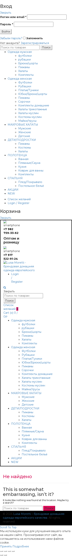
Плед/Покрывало (30, 182)
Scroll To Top (8, 527)
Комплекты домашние (33, 105)
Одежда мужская (20, 52)
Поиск (46, 47)
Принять (6, 546)
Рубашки (24, 86)
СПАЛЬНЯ (15, 178)
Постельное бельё (31, 186)
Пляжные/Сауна (29, 163)
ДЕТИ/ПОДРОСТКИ (22, 140)
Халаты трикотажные (32, 109)
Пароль (6, 24)
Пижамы (24, 67)
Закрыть (5, 12)
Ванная (23, 159)
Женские (24, 132)
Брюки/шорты (28, 63)
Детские (24, 136)
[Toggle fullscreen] (9, 551)
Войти (6, 31)
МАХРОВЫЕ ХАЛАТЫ (23, 124)
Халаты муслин (28, 113)
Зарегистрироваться (35, 43)
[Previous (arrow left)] (1, 555)
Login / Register (18, 203)
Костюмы (24, 147)
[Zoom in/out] (13, 551)
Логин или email (13, 17)
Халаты (23, 71)
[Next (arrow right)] (5, 555)
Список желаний (19, 199)
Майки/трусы (27, 120)
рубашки (24, 59)
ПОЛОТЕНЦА (17, 155)
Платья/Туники (28, 90)
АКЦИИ (13, 189)
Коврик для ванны (30, 170)
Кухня (22, 166)
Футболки (25, 82)
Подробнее (20, 546)
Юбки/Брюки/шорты (32, 94)
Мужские (24, 128)
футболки (25, 55)
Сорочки (24, 101)
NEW (11, 193)
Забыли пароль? (11, 38)
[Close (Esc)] (1, 551)
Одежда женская (20, 78)
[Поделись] (5, 551)
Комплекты (26, 75)
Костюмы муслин (30, 117)
